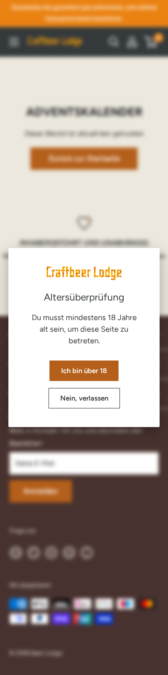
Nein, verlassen (84, 398)
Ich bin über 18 (84, 371)
